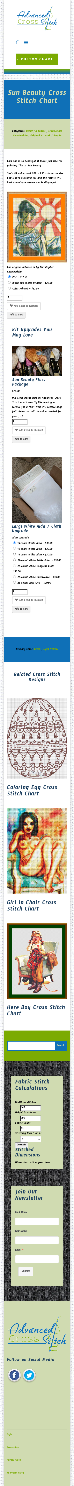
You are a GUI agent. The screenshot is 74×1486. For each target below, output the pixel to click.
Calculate (21, 1145)
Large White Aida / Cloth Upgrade (36, 529)
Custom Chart (37, 59)
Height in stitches (25, 1113)
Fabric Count (22, 1123)
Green (37, 649)
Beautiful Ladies (35, 131)
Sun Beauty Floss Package (28, 383)
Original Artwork (40, 136)
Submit (26, 1271)
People (57, 136)
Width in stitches (25, 1102)
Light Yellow (50, 649)
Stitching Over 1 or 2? (28, 1133)
